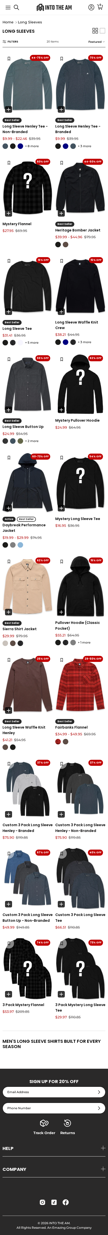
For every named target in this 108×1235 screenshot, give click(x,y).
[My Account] (88, 7)
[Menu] (8, 7)
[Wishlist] (9, 59)
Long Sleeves (30, 22)
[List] (102, 31)
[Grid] (95, 31)
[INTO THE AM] (54, 7)
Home (8, 22)
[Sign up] (99, 1092)
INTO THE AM (59, 1223)
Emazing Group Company (72, 1227)
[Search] (19, 9)
